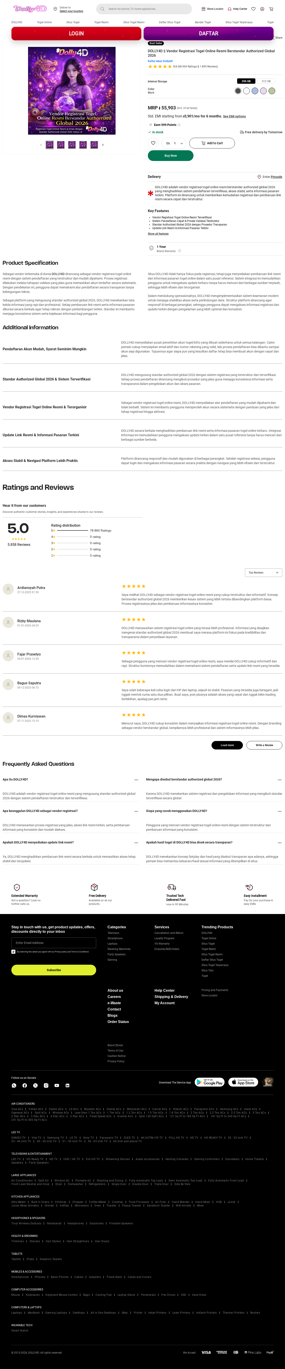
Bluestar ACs (92, 1109)
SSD (183, 1294)
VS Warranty (162, 943)
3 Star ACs (38, 1116)
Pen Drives (168, 1294)
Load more (227, 745)
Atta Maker (18, 1202)
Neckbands (54, 1223)
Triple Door (161, 1184)
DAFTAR (208, 34)
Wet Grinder (183, 1205)
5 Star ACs (77, 1116)
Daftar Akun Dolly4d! (160, 61)
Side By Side (182, 1184)
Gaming (112, 959)
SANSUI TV (18, 1137)
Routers (255, 1312)
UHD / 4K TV (71, 1159)
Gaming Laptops (56, 1312)
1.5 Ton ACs (155, 1112)
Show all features (158, 233)
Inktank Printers (206, 1312)
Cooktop (117, 1202)
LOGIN (76, 34)
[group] (246, 81)
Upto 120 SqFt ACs (151, 1116)
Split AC (43, 1180)
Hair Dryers (102, 1241)
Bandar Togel (203, 22)
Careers (114, 997)
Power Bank (114, 1277)
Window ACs (61, 1112)
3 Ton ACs (259, 1112)
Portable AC (83, 1180)
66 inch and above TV (127, 1141)
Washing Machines (119, 949)
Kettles (64, 1205)
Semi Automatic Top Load (185, 1180)
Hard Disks (199, 1294)
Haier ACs (250, 1109)
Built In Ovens (40, 1202)
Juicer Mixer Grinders (25, 1205)
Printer (138, 1312)
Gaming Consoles (177, 1159)
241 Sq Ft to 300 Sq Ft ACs (29, 1119)
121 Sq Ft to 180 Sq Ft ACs (187, 1116)
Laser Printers (181, 1312)
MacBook (34, 1312)
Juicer (232, 1202)
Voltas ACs (36, 1109)
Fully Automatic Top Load (146, 1180)
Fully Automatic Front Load (226, 1180)
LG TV (73, 1137)
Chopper (77, 1202)
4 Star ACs (57, 1116)
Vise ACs (17, 1109)
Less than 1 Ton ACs (88, 1112)
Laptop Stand (126, 1294)
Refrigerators (97, 1184)
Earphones (97, 1223)
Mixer (200, 1205)
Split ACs (41, 1112)
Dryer (58, 1184)
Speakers (17, 1162)
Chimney (61, 1202)
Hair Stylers (53, 1241)
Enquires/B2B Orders (167, 949)
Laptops (112, 943)
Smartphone (115, 938)
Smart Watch (19, 1330)
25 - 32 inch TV (238, 1137)
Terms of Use (115, 1050)
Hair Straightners (78, 1241)
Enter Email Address (29, 943)
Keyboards (33, 1294)
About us (115, 990)
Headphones (75, 1223)
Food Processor (139, 1202)
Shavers (35, 1241)
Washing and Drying (110, 1180)
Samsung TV (55, 1137)
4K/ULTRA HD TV (152, 1137)
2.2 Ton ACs (218, 1112)
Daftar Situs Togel (169, 22)
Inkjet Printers (157, 1312)
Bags (86, 1294)
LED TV (16, 1159)
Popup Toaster (131, 1205)
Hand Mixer (202, 1202)
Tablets (16, 1259)
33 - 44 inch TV (21, 1141)
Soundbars (232, 1159)
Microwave (82, 1205)
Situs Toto (208, 970)
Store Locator (215, 8)
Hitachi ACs (181, 1109)
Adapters (95, 1277)
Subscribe (54, 970)
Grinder (49, 1205)
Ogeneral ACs (20, 1112)
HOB (219, 1202)
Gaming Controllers (207, 1159)
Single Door (119, 1184)
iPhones (40, 1277)
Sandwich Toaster (158, 1205)
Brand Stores (115, 1045)
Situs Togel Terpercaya (239, 22)
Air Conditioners (22, 1180)
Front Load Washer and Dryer (30, 1184)
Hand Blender (180, 1202)
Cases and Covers (139, 1277)
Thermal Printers (233, 1312)
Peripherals (148, 1294)
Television (113, 933)
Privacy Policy (116, 1061)
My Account (165, 1003)
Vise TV (37, 1137)
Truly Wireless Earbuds (26, 1223)
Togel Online (44, 22)
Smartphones (20, 1277)
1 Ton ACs (113, 1112)
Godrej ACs (114, 1109)
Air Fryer (160, 1202)
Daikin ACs (56, 1109)
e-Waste (114, 1003)
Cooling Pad (104, 1294)
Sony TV (88, 1137)
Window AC (62, 1180)
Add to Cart (215, 143)
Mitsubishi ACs (137, 1109)
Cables (78, 1277)
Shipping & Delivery (171, 997)
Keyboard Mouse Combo (61, 1294)
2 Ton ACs (197, 1112)
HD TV (194, 1137)
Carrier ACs (159, 1109)
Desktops (79, 1312)
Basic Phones (60, 1277)
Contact (114, 1009)
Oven (97, 1205)
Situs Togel (72, 22)
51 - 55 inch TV (72, 1141)
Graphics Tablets (51, 1259)
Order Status (118, 1022)
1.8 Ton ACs (177, 1112)
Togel (270, 22)
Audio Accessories (148, 1159)
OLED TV (129, 1137)
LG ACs (73, 1109)
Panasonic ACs (204, 1109)
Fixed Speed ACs (101, 1116)
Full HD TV (93, 1159)
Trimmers (17, 1241)
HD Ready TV (35, 1159)
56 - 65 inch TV (98, 1141)
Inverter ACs (125, 1116)
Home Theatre (254, 1159)
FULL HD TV (176, 1137)
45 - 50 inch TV (47, 1141)
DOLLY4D (16, 22)
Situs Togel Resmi (134, 22)
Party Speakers (117, 954)
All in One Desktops (103, 1312)
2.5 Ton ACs (239, 1112)
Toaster (111, 1205)
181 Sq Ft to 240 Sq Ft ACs (228, 1116)
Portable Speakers (121, 1223)
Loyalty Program (165, 938)
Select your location (71, 11)
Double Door (140, 1184)
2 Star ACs (18, 1116)
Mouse (15, 1294)
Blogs (113, 1015)
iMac (125, 1312)
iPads (30, 1259)
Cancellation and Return (169, 933)
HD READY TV (213, 1137)
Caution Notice (117, 1056)
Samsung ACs (229, 1109)
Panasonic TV (109, 1137)
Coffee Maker (97, 1202)
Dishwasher (75, 1184)
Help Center (240, 8)
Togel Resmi (101, 22)
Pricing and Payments (215, 990)
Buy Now (171, 155)
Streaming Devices (118, 1159)
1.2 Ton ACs (134, 1112)
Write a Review (264, 745)
